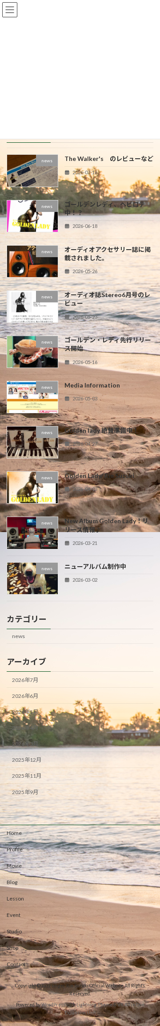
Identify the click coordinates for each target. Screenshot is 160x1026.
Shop (12, 947)
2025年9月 (25, 791)
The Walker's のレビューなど (108, 158)
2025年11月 (26, 775)
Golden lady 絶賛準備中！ (101, 430)
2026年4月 (25, 727)
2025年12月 (26, 759)
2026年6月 (25, 696)
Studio (14, 931)
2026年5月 (25, 712)
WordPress (53, 1004)
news (18, 636)
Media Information (92, 385)
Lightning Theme (94, 1004)
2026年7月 (25, 680)
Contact (16, 964)
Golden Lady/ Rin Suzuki (99, 475)
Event (13, 915)
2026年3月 (25, 743)
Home (14, 833)
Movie (14, 865)
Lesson (15, 898)
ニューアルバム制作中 (95, 566)
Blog (12, 882)
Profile (15, 849)
